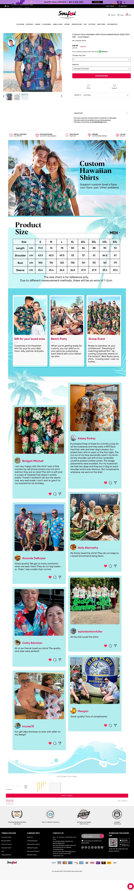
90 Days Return (6, 841)
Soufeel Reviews (32, 841)
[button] (111, 15)
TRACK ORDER (110, 6)
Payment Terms (6, 848)
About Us (30, 837)
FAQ (2, 851)
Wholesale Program (33, 844)
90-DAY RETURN (97, 122)
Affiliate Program (32, 848)
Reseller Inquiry (32, 855)
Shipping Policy (6, 855)
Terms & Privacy (6, 844)
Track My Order (6, 837)
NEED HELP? (124, 6)
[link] (20, 24)
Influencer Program (33, 851)
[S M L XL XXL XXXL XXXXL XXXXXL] (101, 59)
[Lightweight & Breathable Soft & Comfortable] (101, 68)
